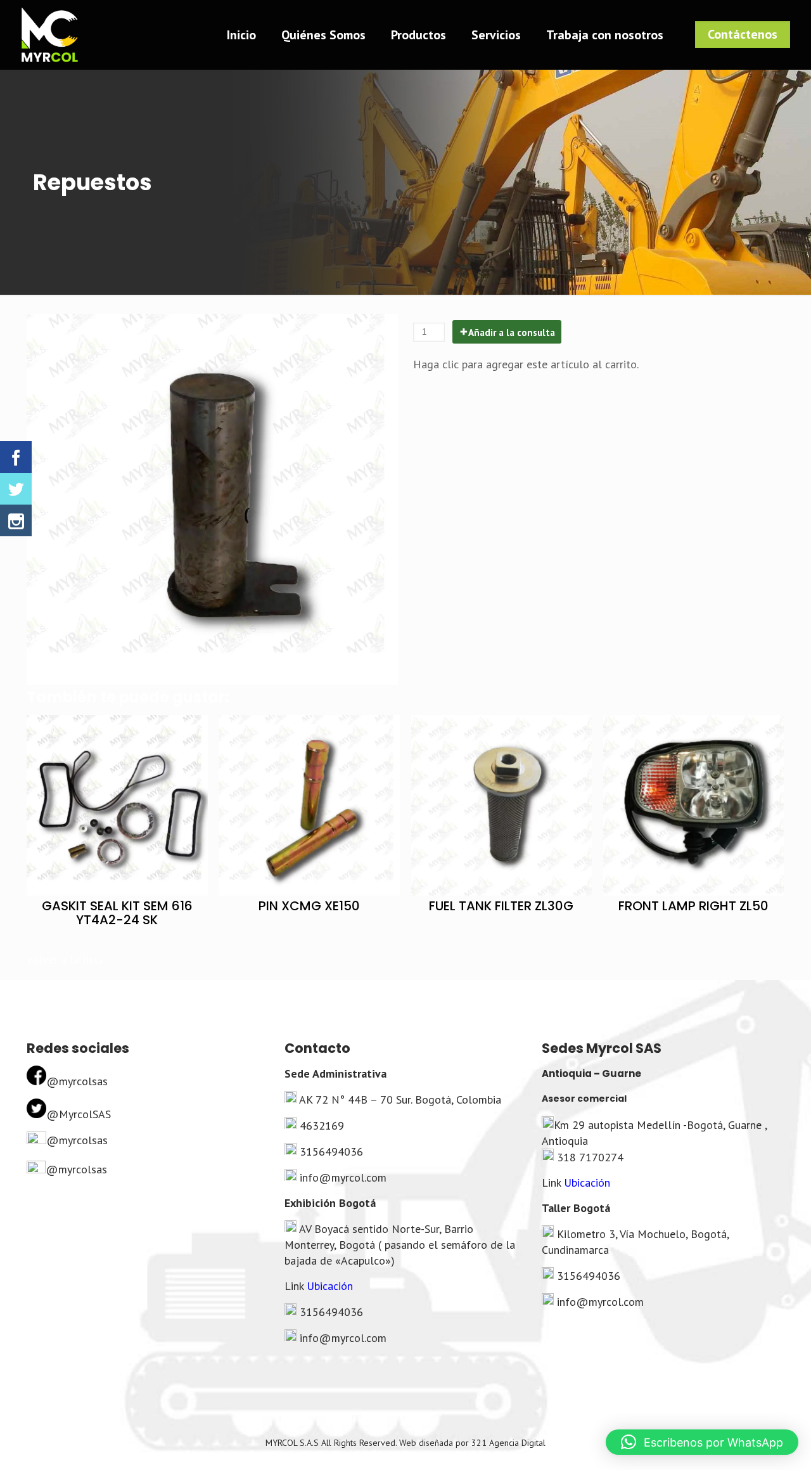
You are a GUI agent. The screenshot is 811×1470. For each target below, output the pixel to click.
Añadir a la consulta (511, 332)
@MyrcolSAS (78, 1114)
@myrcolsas (77, 1081)
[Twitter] (16, 489)
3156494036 (331, 1151)
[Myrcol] (49, 35)
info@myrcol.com (343, 1177)
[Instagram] (16, 520)
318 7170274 (590, 1157)
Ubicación (330, 1286)
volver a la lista (65, 959)
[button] (702, 1442)
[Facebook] (16, 457)
